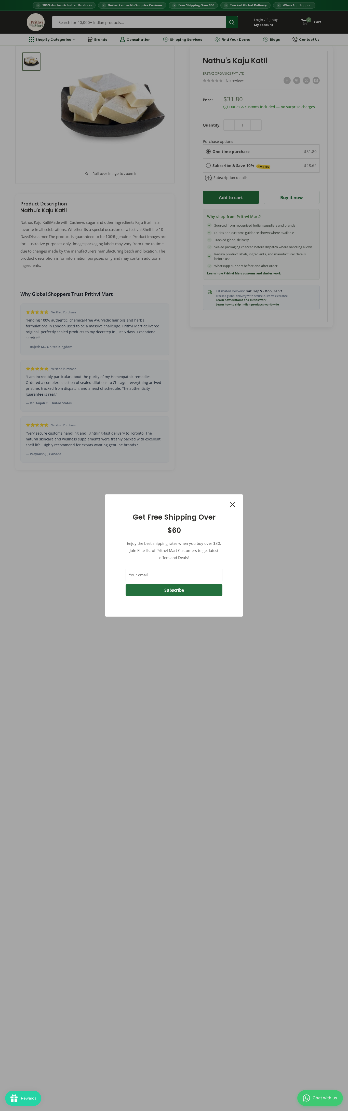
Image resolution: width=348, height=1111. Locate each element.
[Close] (232, 504)
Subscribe (174, 590)
